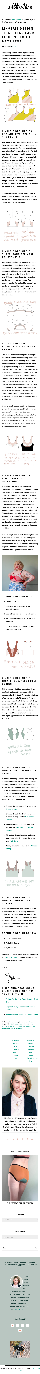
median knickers (30, 1026)
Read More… (19, 1309)
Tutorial (31, 1022)
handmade (22, 1026)
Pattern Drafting (13, 1022)
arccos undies (22, 1024)
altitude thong (14, 1024)
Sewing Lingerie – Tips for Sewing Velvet (22, 1014)
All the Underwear (20, 6)
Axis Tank (20, 827)
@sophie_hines (11, 957)
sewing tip (19, 1028)
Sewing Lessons (23, 1022)
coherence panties (7, 1026)
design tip (15, 1026)
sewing (13, 1028)
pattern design (6, 1028)
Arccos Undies (11, 809)
